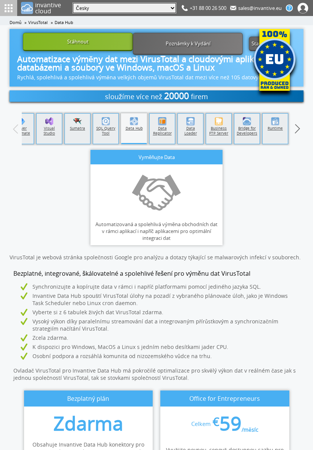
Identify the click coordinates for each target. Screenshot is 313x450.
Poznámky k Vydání (188, 43)
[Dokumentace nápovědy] (289, 8)
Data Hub (64, 22)
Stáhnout (78, 41)
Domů (15, 22)
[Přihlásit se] (303, 8)
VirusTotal (38, 22)
